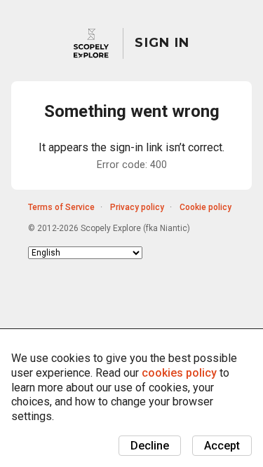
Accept (222, 445)
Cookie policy (205, 207)
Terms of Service (61, 207)
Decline (149, 445)
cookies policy (179, 372)
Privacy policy (137, 207)
